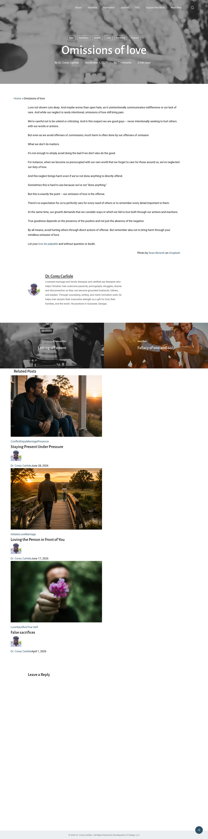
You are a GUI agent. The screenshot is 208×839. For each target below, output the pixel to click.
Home (17, 98)
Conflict (15, 441)
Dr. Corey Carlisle (68, 62)
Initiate (15, 534)
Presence (120, 38)
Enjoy (23, 441)
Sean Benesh (157, 252)
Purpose (135, 38)
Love (108, 38)
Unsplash (174, 252)
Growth (97, 38)
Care (71, 38)
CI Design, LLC (133, 835)
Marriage (31, 441)
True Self (32, 627)
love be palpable (48, 243)
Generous (83, 38)
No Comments (122, 62)
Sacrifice (22, 627)
